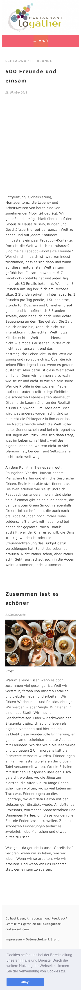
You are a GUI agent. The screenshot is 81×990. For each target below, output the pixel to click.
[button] (67, 971)
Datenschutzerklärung (42, 939)
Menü (43, 41)
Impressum (13, 939)
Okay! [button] (25, 982)
